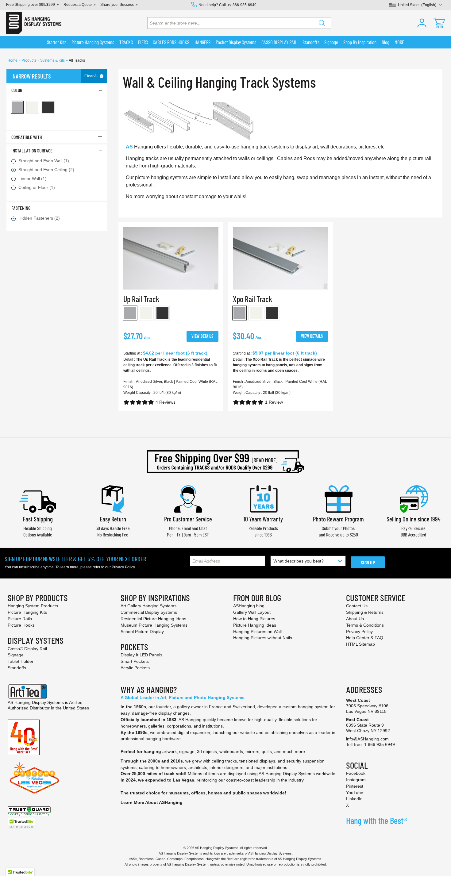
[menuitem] (56, 42)
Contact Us (357, 605)
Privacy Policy (123, 567)
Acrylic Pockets (135, 667)
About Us (355, 618)
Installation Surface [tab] (31, 150)
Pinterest (354, 786)
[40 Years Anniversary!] (24, 737)
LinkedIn (354, 798)
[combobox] (239, 23)
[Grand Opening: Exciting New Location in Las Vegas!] (34, 777)
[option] (130, 313)
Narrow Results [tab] (32, 76)
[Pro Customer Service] (188, 498)
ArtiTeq (76, 702)
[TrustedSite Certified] (21, 823)
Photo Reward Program (338, 519)
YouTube (354, 792)
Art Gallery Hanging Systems (148, 605)
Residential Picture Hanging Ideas (153, 618)
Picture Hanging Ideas (254, 625)
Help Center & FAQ (364, 637)
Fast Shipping (38, 519)
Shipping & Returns (365, 612)
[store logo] (33, 23)
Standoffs (17, 667)
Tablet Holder (20, 661)
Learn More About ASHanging (152, 802)
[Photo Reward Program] (338, 498)
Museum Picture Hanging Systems (154, 625)
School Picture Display (142, 631)
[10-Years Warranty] (263, 498)
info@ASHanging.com (367, 738)
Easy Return (113, 519)
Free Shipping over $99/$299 (30, 4)
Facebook (355, 773)
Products (29, 60)
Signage (16, 654)
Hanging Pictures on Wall (257, 631)
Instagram (356, 779)
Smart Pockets (135, 661)
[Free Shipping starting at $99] (225, 461)
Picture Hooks (21, 625)
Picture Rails (20, 618)
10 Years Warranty (263, 519)
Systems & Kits (53, 60)
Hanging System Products (33, 605)
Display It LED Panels (141, 654)
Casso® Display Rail (27, 648)
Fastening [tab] (20, 208)
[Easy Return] (112, 498)
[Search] (322, 23)
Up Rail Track (141, 299)
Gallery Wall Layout (252, 612)
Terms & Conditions (365, 625)
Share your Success (117, 4)
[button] (421, 23)
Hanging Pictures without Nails (262, 637)
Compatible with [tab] (26, 137)
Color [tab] (16, 90)
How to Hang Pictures (254, 618)
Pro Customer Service (188, 519)
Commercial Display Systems (149, 612)
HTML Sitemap (360, 644)
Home (12, 60)
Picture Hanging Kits (27, 612)
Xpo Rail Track (252, 299)
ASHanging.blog (248, 605)
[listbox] (170, 314)
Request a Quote (78, 4)
